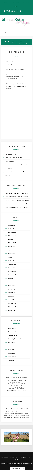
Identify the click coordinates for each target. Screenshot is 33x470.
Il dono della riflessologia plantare (20, 200)
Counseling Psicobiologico (15, 339)
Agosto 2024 (11, 246)
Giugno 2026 (11, 225)
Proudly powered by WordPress (11, 463)
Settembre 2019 (12, 307)
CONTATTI (18, 2)
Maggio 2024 (11, 253)
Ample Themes (17, 465)
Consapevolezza (12, 335)
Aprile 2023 (11, 278)
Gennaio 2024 (11, 267)
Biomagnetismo (12, 328)
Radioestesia (11, 353)
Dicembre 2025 (12, 232)
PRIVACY (16, 6)
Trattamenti (11, 360)
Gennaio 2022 (11, 289)
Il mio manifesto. (10, 161)
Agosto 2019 (11, 310)
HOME (5, 2)
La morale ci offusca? (11, 154)
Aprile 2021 (11, 296)
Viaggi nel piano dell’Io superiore (19, 196)
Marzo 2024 (11, 260)
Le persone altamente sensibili (14, 157)
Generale (10, 346)
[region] (16, 437)
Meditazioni (11, 349)
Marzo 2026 (11, 228)
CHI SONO (11, 2)
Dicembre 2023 (12, 271)
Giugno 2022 (11, 282)
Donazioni (26, 2)
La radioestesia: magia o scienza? (19, 207)
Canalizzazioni (12, 331)
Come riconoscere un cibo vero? (19, 193)
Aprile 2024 (11, 257)
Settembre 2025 (12, 235)
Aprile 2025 (11, 239)
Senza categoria (12, 356)
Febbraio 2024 (12, 264)
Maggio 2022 (11, 285)
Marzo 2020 (11, 299)
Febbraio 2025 (12, 243)
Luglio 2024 (11, 250)
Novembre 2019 (12, 303)
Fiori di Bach (11, 342)
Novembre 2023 (12, 275)
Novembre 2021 (12, 292)
